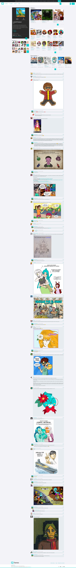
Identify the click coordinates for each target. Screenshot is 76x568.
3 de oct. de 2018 (40, 478)
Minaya (34, 174)
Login (73, 3)
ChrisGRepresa (35, 417)
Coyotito (66, 65)
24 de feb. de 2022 (40, 171)
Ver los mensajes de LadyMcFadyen (17, 36)
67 (48, 39)
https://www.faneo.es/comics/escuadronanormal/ (45, 179)
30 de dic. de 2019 (37, 320)
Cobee (34, 79)
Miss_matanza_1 (35, 478)
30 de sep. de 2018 (40, 484)
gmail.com (49, 228)
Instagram (15, 31)
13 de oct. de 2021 (40, 198)
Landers (34, 320)
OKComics (34, 117)
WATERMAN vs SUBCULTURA (54, 63)
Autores (11, 3)
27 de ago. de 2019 (38, 353)
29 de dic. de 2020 (38, 223)
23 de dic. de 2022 (40, 110)
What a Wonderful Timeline (46, 65)
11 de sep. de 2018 (40, 551)
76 (59, 39)
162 (32, 39)
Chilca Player (33, 20)
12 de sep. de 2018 (40, 554)
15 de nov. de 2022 (38, 117)
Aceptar (59, 1)
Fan (33, 387)
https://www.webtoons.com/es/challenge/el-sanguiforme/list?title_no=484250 (47, 180)
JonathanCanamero (35, 484)
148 (48, 50)
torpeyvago (34, 76)
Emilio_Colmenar (35, 551)
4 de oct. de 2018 (40, 481)
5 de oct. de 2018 (38, 448)
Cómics (6, 3)
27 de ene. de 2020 (38, 262)
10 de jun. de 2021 (37, 201)
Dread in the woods (45, 20)
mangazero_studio (35, 233)
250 (54, 39)
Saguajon (34, 326)
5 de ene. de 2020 (40, 323)
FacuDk (34, 201)
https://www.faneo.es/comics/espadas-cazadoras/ (45, 178)
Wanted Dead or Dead (68, 64)
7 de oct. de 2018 (39, 417)
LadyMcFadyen (32, 21)
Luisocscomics (53, 65)
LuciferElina (34, 223)
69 (54, 50)
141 (59, 50)
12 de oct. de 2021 (37, 174)
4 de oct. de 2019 (38, 326)
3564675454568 (46, 66)
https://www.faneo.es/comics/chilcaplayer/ (43, 181)
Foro (19, 3)
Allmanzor (32, 65)
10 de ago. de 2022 (40, 142)
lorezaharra (34, 137)
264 (37, 39)
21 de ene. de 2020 (39, 295)
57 (37, 50)
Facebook (15, 30)
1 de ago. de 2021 (40, 220)
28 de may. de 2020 (40, 259)
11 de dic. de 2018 (36, 387)
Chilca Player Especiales (57, 20)
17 (59, 52)
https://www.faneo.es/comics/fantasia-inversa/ (44, 181)
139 (43, 50)
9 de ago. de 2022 (38, 137)
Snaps (15, 3)
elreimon (34, 353)
